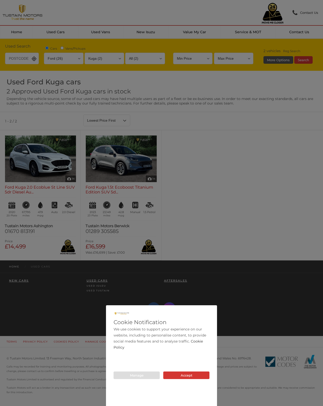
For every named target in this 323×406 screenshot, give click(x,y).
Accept (186, 375)
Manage (137, 375)
